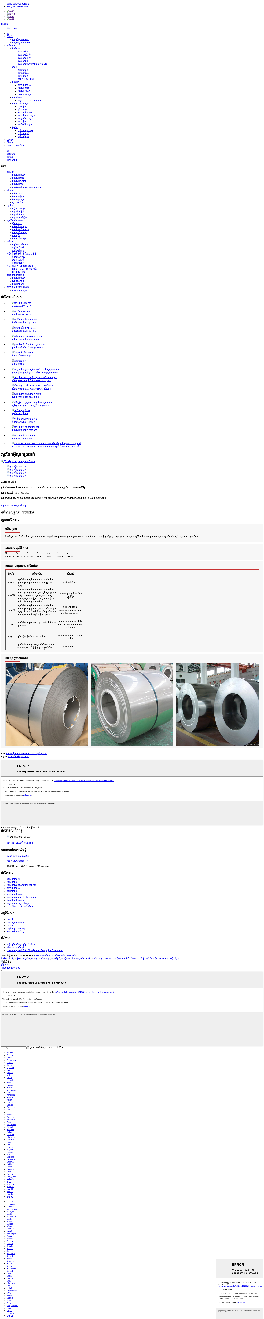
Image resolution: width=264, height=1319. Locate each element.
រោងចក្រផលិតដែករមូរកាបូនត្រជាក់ (26, 339)
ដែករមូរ (15, 67)
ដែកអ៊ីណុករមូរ (23, 76)
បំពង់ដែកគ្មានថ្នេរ (24, 58)
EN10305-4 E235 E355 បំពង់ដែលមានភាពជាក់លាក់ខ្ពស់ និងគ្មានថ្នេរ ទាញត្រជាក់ (45, 446)
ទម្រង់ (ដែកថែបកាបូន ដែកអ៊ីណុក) (99, 959)
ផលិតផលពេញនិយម (42, 956)
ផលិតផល (11, 45)
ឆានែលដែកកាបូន (25, 112)
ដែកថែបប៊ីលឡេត (25, 124)
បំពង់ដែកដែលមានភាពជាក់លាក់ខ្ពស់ (32, 64)
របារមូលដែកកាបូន (25, 118)
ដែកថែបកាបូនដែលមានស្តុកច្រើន (25, 397)
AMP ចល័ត (72, 956)
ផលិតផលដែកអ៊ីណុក (15, 275)
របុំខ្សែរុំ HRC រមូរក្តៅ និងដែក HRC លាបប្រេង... (31, 380)
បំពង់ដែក (16, 49)
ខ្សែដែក (15, 127)
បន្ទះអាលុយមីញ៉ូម (25, 94)
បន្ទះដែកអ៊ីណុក (24, 91)
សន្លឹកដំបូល (17, 97)
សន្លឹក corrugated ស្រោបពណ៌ (30, 100)
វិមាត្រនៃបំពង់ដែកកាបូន (21, 356)
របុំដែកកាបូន (23, 70)
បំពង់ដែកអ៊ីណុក (24, 52)
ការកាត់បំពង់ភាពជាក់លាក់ (22, 438)
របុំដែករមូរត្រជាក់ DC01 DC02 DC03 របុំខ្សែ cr (31, 389)
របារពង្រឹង (22, 121)
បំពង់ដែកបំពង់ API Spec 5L (24, 331)
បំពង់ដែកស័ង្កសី (24, 55)
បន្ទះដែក (15, 82)
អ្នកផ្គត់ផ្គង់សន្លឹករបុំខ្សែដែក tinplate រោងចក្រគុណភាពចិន (35, 372)
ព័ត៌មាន (10, 142)
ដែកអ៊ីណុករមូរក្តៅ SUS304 (20, 842)
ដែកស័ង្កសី (55, 959)
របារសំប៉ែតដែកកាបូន (26, 115)
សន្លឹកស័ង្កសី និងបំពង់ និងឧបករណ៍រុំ (21, 254)
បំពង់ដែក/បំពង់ (7, 959)
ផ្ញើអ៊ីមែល (5, 965)
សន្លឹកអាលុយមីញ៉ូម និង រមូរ (18, 287)
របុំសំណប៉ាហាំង (78, 959)
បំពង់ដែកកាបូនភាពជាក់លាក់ (23, 422)
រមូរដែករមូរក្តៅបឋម (20, 413)
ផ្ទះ (8, 33)
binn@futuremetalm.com (17, 6)
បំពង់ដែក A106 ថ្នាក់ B (21, 306)
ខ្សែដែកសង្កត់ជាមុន (25, 130)
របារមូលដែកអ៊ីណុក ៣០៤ (18, 756)
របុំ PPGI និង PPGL (26, 79)
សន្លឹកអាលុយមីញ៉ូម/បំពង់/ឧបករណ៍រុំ (129, 959)
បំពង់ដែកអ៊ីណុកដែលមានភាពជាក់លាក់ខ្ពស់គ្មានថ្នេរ (26, 753)
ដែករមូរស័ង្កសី (23, 73)
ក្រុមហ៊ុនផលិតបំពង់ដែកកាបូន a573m (27, 347)
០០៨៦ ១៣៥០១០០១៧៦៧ (18, 4)
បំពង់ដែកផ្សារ (23, 61)
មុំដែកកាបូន (22, 109)
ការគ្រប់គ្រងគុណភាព (20, 39)
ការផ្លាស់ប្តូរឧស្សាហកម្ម (21, 42)
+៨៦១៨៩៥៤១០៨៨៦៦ (10, 968)
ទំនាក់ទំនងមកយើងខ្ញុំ (15, 145)
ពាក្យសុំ (10, 139)
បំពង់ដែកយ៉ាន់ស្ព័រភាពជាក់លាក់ (24, 430)
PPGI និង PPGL (19, 272)
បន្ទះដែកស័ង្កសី (24, 88)
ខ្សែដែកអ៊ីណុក (23, 136)
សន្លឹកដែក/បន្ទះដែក (22, 959)
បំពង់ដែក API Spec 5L (22, 314)
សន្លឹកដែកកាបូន (24, 85)
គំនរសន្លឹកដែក (23, 106)
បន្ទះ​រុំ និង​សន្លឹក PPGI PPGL (157, 959)
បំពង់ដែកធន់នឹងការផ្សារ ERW (24, 322)
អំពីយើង (10, 36)
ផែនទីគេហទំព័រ (58, 956)
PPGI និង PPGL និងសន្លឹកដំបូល (20, 266)
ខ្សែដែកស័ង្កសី (23, 133)
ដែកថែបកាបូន (44, 959)
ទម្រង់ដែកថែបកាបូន (20, 103)
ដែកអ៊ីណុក (65, 959)
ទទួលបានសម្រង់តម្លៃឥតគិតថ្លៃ (13, 506)
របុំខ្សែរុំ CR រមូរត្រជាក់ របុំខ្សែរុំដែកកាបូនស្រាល (31, 405)
